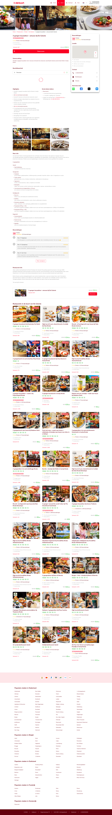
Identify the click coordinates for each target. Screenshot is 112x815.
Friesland (37, 714)
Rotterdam (58, 727)
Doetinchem (38, 696)
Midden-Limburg (60, 704)
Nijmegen (58, 707)
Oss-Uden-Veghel (60, 717)
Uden (78, 701)
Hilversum (58, 691)
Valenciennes (80, 793)
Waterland (79, 717)
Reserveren (93, 294)
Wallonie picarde (81, 754)
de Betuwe (17, 722)
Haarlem (37, 725)
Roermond (58, 722)
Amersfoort (17, 699)
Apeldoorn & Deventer (20, 704)
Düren (36, 767)
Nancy (57, 791)
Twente (78, 699)
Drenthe (37, 701)
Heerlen (37, 727)
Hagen (36, 777)
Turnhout (79, 746)
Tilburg (78, 696)
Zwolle (78, 730)
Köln (57, 770)
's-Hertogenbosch (81, 691)
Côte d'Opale (18, 796)
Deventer (37, 694)
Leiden (57, 699)
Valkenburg (79, 707)
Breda (16, 717)
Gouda (36, 717)
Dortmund (17, 777)
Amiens (16, 788)
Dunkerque (37, 788)
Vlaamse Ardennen (81, 748)
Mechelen (58, 746)
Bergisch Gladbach (19, 770)
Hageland (37, 743)
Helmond (37, 730)
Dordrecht (37, 699)
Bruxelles (17, 751)
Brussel (16, 748)
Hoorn (57, 694)
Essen (36, 772)
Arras (16, 791)
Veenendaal (79, 709)
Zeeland (78, 725)
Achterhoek (17, 691)
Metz (57, 788)
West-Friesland (80, 719)
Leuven (57, 738)
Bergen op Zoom (18, 712)
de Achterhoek (18, 719)
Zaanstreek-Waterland (82, 722)
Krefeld (57, 767)
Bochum (16, 772)
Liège (57, 741)
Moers (57, 775)
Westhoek (79, 756)
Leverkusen (58, 772)
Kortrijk (37, 754)
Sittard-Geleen (80, 694)
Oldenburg (79, 770)
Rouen (78, 788)
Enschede (37, 709)
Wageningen (80, 714)
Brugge (16, 746)
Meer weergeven (41, 261)
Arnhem (16, 707)
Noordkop (58, 709)
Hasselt (37, 748)
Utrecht (78, 704)
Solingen (17, 780)
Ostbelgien (79, 738)
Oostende (58, 756)
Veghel (78, 712)
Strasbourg (79, 791)
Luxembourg (59, 743)
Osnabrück (79, 772)
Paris (57, 793)
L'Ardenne (37, 756)
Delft (16, 725)
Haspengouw (38, 746)
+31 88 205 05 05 (59, 97)
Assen (16, 709)
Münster (79, 767)
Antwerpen (17, 741)
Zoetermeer (79, 727)
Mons (57, 748)
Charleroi (17, 754)
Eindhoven (37, 707)
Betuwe (16, 714)
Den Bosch (17, 727)
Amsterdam (17, 701)
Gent (36, 741)
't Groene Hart (38, 719)
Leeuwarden (59, 696)
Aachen (16, 764)
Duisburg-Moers (39, 764)
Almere (16, 696)
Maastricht (58, 701)
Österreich (17, 804)
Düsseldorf (37, 770)
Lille (36, 796)
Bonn (16, 775)
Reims (57, 796)
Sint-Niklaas (80, 743)
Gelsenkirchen (38, 775)
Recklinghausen (80, 775)
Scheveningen (59, 730)
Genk (36, 738)
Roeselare (79, 741)
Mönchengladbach (81, 764)
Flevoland (37, 712)
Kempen (37, 751)
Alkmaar (16, 694)
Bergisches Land (18, 767)
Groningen (37, 722)
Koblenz (58, 764)
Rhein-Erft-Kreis (80, 777)
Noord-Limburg (59, 712)
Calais (16, 793)
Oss (57, 714)
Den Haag (17, 730)
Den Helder (38, 691)
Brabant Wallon (18, 743)
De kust (16, 756)
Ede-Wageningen (39, 704)
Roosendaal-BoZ (60, 725)
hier (16, 95)
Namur (57, 751)
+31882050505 (84, 812)
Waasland (79, 751)
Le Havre (37, 793)
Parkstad (58, 719)
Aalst (16, 738)
